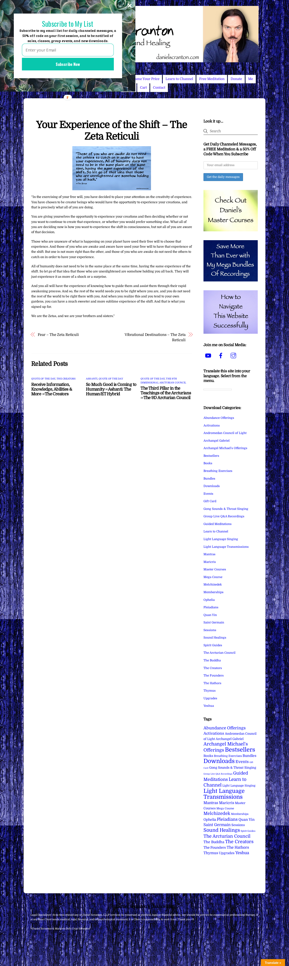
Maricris (209, 562)
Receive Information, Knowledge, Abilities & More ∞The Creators (51, 389)
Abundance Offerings (218, 418)
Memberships (213, 592)
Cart (143, 87)
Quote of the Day (43, 378)
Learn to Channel (179, 79)
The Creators (66, 378)
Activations (211, 425)
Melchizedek (212, 584)
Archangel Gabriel (216, 440)
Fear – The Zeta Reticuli (58, 335)
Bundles (209, 478)
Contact (159, 87)
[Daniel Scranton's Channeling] (144, 61)
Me (250, 79)
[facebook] (221, 355)
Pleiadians (210, 607)
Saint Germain (213, 622)
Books (207, 463)
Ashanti (92, 378)
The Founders (213, 675)
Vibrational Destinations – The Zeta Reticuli (155, 337)
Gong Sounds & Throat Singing (225, 509)
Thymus (209, 690)
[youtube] (208, 355)
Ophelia (209, 600)
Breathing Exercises (217, 471)
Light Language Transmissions (226, 547)
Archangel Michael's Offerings (225, 448)
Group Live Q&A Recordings (223, 516)
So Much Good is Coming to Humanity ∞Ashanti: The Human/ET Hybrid (111, 389)
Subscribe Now (68, 64)
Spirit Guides (212, 645)
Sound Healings (214, 637)
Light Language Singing (220, 539)
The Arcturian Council (219, 652)
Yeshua (208, 706)
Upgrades (210, 698)
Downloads (211, 486)
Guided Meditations (217, 524)
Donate (236, 79)
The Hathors (212, 683)
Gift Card (209, 501)
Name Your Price (145, 79)
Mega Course (212, 577)
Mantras (209, 554)
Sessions (209, 630)
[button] (68, 24)
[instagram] (234, 355)
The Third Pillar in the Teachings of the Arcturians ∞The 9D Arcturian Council (166, 393)
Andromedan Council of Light (225, 433)
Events (208, 493)
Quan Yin (210, 615)
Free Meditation (212, 79)
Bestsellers (211, 456)
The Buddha (212, 660)
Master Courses (214, 569)
